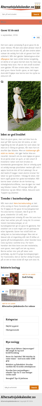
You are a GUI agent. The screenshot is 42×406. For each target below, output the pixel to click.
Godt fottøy (27, 277)
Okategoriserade (12, 330)
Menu (3, 22)
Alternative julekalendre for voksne (18, 306)
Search (36, 14)
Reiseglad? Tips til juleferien (17, 378)
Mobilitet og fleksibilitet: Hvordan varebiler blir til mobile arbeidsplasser (21, 365)
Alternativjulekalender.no (18, 397)
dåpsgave (5, 59)
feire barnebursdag (22, 203)
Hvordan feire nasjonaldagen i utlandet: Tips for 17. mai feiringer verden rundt (19, 372)
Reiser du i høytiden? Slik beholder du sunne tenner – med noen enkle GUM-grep (21, 358)
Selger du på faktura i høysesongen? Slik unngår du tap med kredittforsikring (20, 350)
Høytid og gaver (28, 274)
